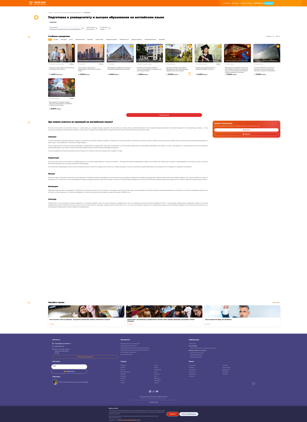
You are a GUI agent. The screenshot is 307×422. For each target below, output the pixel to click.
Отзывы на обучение (86, 357)
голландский (192, 369)
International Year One (80, 39)
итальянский (192, 374)
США (155, 376)
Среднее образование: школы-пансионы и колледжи (135, 347)
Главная (50, 12)
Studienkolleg (162, 39)
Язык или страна (91, 27)
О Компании (192, 343)
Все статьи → (276, 302)
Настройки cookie (153, 402)
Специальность (104, 27)
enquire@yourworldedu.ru (63, 343)
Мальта (156, 367)
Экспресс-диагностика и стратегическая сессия (203, 348)
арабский (191, 367)
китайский (192, 376)
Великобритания (125, 371)
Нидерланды (157, 369)
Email (54, 365)
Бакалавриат (64, 39)
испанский (192, 371)
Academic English (99, 39)
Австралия (123, 365)
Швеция (156, 382)
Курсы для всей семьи (126, 354)
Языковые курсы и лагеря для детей (130, 343)
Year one (71, 39)
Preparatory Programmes (137, 39)
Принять (173, 414)
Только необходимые (189, 414)
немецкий (225, 365)
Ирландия (123, 376)
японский (225, 374)
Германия (123, 374)
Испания (123, 378)
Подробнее (53, 22)
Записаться (246, 130)
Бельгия (123, 369)
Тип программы (54, 27)
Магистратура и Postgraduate (129, 352)
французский (226, 369)
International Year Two (124, 39)
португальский (226, 367)
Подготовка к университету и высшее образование (68, 12)
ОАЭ (155, 371)
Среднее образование (196, 354)
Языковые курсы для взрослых (129, 345)
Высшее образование (196, 357)
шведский (225, 371)
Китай (155, 365)
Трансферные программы (111, 39)
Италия (123, 380)
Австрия (123, 367)
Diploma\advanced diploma (150, 39)
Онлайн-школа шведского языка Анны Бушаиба (73, 382)
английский (192, 365)
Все (50, 39)
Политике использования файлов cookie (128, 420)
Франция (156, 378)
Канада (123, 382)
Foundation (56, 39)
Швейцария (157, 380)
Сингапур (156, 374)
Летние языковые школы (197, 352)
